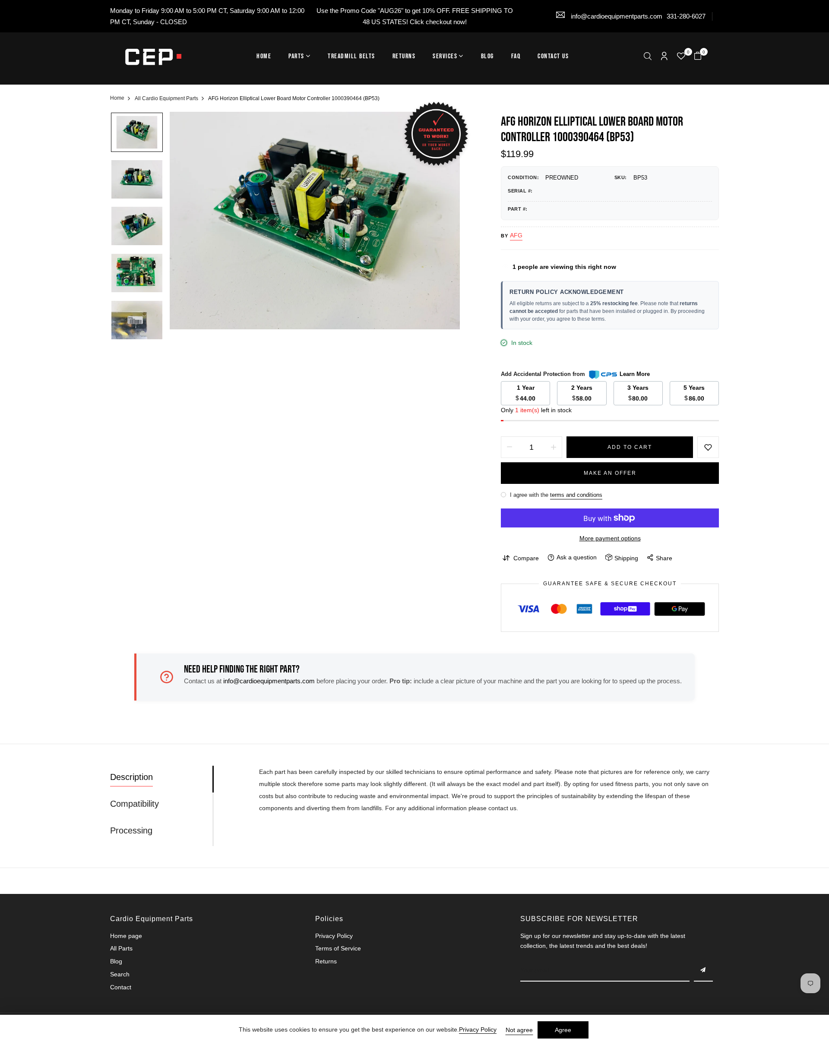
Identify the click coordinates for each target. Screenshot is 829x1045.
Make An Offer (610, 473)
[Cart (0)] (698, 56)
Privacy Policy (334, 935)
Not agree (519, 1029)
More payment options (610, 538)
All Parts (121, 948)
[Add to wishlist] (708, 447)
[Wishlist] (681, 57)
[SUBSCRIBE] (703, 971)
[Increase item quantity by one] (553, 447)
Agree (563, 1029)
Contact (120, 987)
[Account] (664, 56)
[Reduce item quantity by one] (509, 447)
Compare (526, 558)
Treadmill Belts (351, 56)
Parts (296, 56)
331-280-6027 (686, 16)
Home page (126, 935)
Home (263, 56)
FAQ (516, 56)
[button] (648, 57)
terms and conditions (576, 495)
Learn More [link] (635, 374)
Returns (404, 56)
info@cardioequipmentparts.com (615, 16)
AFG (516, 235)
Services (445, 56)
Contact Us (553, 56)
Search (120, 974)
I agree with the (555, 495)
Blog (487, 56)
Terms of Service (338, 948)
